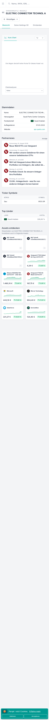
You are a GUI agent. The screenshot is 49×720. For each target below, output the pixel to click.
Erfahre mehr (35, 711)
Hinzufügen (10, 19)
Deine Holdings (21, 25)
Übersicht (6, 25)
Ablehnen (13, 716)
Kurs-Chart (12, 38)
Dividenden (37, 25)
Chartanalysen (10, 87)
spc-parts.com (39, 129)
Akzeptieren (36, 716)
